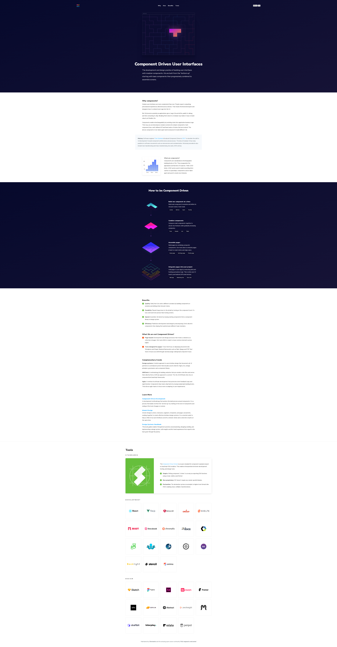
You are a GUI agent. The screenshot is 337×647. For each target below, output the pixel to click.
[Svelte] (204, 511)
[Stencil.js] (151, 564)
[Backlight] (133, 564)
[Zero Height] (186, 608)
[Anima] (168, 564)
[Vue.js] (151, 511)
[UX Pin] (133, 608)
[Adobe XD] (168, 590)
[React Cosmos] (168, 546)
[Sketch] (133, 590)
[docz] (186, 529)
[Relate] (168, 625)
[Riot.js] (133, 529)
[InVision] (186, 590)
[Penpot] (186, 625)
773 (259, 5)
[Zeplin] (151, 608)
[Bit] (204, 546)
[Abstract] (168, 608)
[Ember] (186, 511)
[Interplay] (151, 625)
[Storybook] (151, 529)
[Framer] (204, 590)
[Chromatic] (168, 529)
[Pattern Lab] (186, 546)
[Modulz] (204, 608)
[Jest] (133, 546)
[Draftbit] (133, 625)
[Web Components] (204, 529)
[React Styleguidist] (151, 546)
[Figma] (151, 590)
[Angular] (168, 511)
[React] (133, 511)
